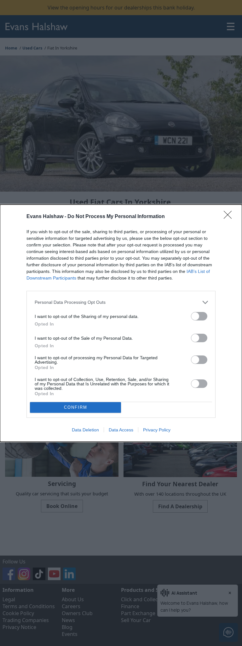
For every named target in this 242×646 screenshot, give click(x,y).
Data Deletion (85, 429)
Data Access (121, 429)
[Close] (230, 217)
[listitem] (121, 302)
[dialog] (121, 323)
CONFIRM (75, 407)
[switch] (199, 316)
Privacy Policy (156, 429)
